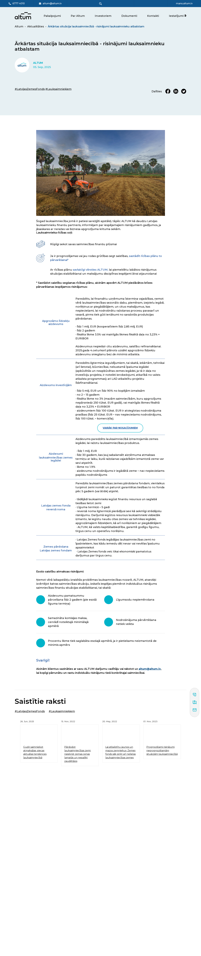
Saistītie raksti (40, 701)
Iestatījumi (176, 16)
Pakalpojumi (52, 16)
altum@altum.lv (52, 3)
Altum (19, 26)
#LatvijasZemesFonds (30, 89)
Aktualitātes (35, 26)
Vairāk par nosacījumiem (120, 428)
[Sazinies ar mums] (194, 710)
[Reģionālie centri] (194, 702)
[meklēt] (100, 3)
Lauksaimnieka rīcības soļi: (54, 232)
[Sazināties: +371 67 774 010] (194, 695)
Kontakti (153, 16)
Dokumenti (129, 16)
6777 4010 (19, 3)
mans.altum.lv (184, 3)
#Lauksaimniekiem (58, 89)
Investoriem (103, 16)
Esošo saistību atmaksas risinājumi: (60, 571)
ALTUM (38, 62)
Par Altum (78, 16)
